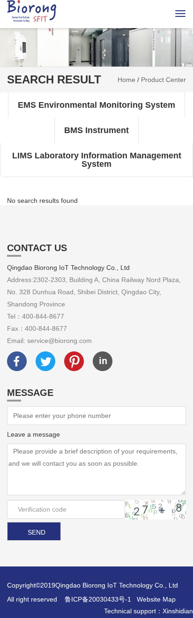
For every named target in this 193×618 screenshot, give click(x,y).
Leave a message (33, 434)
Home (126, 79)
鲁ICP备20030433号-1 (98, 599)
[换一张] (155, 510)
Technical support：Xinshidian (148, 611)
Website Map (156, 599)
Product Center (163, 79)
